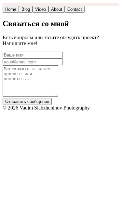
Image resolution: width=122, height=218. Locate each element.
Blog (25, 9)
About (56, 9)
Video (40, 9)
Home (10, 9)
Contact (74, 9)
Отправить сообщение (27, 101)
